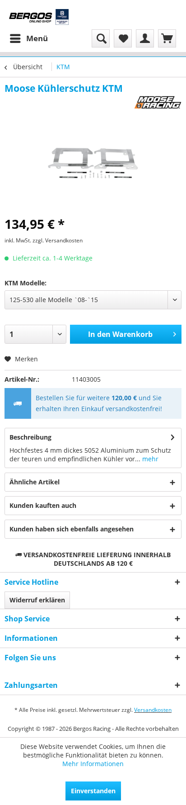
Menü (37, 38)
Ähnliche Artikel (34, 482)
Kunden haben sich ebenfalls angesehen (71, 529)
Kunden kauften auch (42, 505)
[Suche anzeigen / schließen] (101, 38)
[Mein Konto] (145, 38)
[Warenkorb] (167, 38)
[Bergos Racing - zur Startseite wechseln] (39, 17)
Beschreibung (30, 437)
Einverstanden (93, 790)
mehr (149, 459)
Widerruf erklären (37, 600)
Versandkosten (153, 710)
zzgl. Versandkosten (58, 240)
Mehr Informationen (93, 763)
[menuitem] (28, 38)
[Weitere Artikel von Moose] (157, 102)
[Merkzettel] (123, 38)
